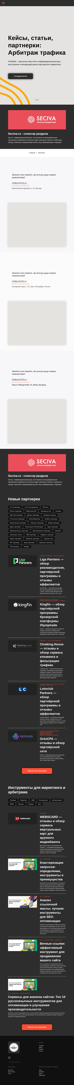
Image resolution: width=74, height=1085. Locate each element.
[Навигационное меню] (3, 3)
